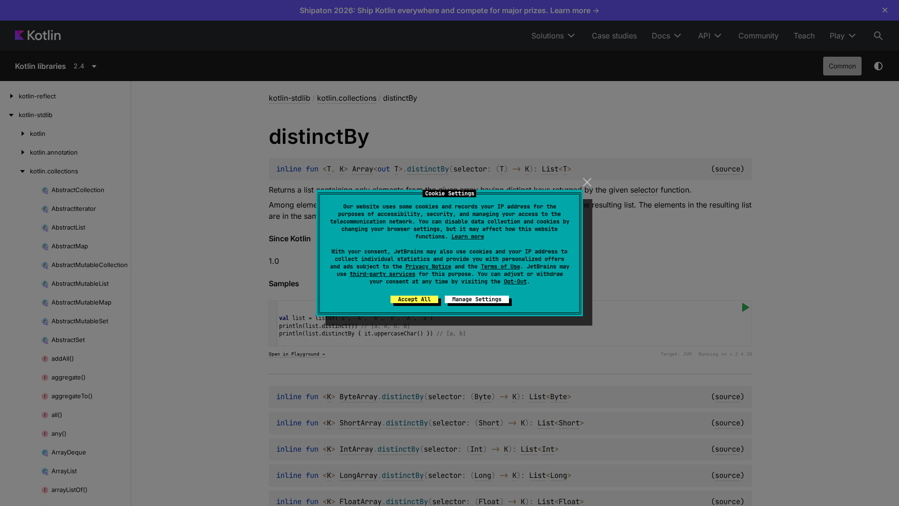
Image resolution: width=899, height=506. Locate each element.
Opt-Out (515, 281)
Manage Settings (476, 299)
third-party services (382, 274)
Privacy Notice (428, 266)
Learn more (467, 236)
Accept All (414, 299)
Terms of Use (500, 266)
